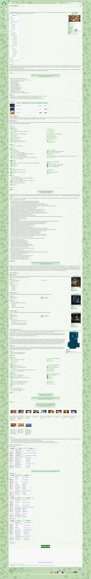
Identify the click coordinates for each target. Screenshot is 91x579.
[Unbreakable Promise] (47, 141)
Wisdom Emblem (77, 122)
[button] (48, 545)
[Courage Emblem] (11, 130)
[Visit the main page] (4, 4)
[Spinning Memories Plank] (47, 136)
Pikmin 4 (43, 12)
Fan (12, 173)
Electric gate (14, 376)
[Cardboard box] (11, 164)
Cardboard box (14, 164)
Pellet (13, 181)
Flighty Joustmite (14, 281)
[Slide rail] (47, 382)
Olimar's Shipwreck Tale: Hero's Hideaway (75, 352)
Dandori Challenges (42, 442)
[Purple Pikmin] (76, 30)
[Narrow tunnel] (47, 161)
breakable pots (57, 195)
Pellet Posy (13, 389)
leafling (11, 70)
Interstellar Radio (51, 358)
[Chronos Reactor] (11, 359)
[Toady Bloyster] (47, 369)
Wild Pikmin (69, 30)
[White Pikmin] (78, 30)
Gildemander (14, 366)
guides (51, 191)
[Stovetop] (47, 164)
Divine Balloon (14, 131)
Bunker (14, 185)
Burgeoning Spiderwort (15, 176)
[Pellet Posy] (11, 389)
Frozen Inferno (58, 164)
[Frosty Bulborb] (11, 152)
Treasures (69, 23)
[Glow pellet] (11, 284)
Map (76, 14)
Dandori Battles (48, 442)
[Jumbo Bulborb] (11, 316)
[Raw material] (11, 180)
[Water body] (47, 166)
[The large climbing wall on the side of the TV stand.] (66, 411)
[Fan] (11, 173)
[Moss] (47, 151)
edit (12, 64)
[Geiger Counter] (11, 362)
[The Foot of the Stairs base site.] (58, 411)
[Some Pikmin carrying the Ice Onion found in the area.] (43, 411)
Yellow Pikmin (13, 204)
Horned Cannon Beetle (15, 156)
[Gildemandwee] (11, 153)
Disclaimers (19, 571)
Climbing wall (14, 172)
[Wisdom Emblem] (47, 142)
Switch (49, 172)
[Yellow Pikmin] (38, 112)
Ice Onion (17, 90)
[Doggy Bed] (11, 132)
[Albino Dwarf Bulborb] (11, 280)
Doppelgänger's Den (18, 105)
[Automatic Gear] (11, 358)
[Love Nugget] (11, 136)
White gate (50, 378)
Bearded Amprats (42, 98)
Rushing (61, 195)
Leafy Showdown (22, 122)
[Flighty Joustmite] (11, 281)
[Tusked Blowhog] (47, 157)
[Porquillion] (47, 152)
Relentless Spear (51, 130)
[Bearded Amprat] (11, 150)
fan (27, 243)
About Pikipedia (15, 571)
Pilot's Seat (50, 359)
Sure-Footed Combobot (52, 137)
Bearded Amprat (14, 150)
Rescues (69, 22)
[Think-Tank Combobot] (47, 138)
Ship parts (67, 349)
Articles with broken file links (30, 565)
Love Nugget (14, 136)
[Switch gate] (47, 378)
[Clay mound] (11, 382)
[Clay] (11, 169)
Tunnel (49, 165)
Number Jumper (14, 138)
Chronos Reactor (14, 359)
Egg (12, 388)
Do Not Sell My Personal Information (46, 562)
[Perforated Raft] (11, 141)
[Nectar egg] (11, 179)
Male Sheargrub (45, 315)
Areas (18, 564)
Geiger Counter (14, 362)
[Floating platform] (47, 169)
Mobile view (23, 571)
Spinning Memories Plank (52, 136)
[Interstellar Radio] (47, 358)
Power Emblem (69, 122)
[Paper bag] (47, 373)
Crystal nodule (14, 165)
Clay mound (14, 169)
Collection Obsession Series (49, 270)
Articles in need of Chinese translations (48, 565)
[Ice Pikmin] (74, 30)
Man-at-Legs (29, 441)
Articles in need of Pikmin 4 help (20, 565)
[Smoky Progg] (41, 297)
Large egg (13, 179)
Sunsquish (50, 156)
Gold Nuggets (58, 270)
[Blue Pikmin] (38, 105)
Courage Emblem (63, 122)
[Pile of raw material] (11, 390)
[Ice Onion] (11, 145)
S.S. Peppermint (50, 132)
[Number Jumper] (11, 138)
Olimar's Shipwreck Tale (15, 441)
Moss (40, 69)
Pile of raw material (15, 180)
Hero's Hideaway (22, 564)
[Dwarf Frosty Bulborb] (11, 151)
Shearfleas (40, 97)
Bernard (80, 31)
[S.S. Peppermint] (47, 132)
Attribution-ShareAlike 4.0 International (21, 570)
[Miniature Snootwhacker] (47, 150)
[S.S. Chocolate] (47, 131)
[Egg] (11, 388)
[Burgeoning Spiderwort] (11, 176)
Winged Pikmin (26, 269)
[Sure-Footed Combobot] (47, 137)
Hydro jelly (13, 166)
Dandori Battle (30, 70)
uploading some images (49, 406)
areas (45, 547)
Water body (50, 166)
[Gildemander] (11, 366)
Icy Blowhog (14, 158)
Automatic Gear (14, 358)
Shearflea (49, 153)
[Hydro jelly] (11, 166)
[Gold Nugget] (11, 135)
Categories (11, 564)
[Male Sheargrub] (41, 315)
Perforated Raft (14, 141)
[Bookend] (11, 161)
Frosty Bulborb (14, 152)
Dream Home (13, 543)
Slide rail (49, 382)
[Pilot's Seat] (47, 359)
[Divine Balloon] (11, 131)
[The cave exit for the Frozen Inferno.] (36, 411)
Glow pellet (13, 284)
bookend (19, 246)
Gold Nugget (14, 135)
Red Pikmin (13, 201)
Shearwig (44, 280)
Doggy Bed (13, 132)
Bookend (13, 161)
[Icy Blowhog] (11, 158)
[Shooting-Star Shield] (47, 135)
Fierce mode (12, 238)
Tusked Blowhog (50, 157)
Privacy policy (11, 571)
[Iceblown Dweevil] (11, 157)
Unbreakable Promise (51, 141)
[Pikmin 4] (80, 5)
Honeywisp (13, 368)
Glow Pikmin (75, 290)
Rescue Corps (14, 68)
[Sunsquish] (47, 156)
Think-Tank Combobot (51, 138)
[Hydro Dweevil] (11, 369)
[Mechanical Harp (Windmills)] (11, 137)
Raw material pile (14, 390)
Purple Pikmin (58, 268)
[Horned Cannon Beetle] (11, 156)
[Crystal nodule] (11, 165)
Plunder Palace (18, 91)
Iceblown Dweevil (14, 157)
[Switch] (47, 172)
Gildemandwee (14, 153)
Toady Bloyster (50, 369)
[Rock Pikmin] (75, 30)
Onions (69, 24)
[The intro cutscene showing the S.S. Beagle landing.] (28, 411)
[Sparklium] (14, 13)
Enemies (72, 289)
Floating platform (50, 169)
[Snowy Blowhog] (47, 368)
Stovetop (49, 164)
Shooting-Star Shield (51, 135)
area (40, 12)
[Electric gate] (11, 376)
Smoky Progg (45, 297)
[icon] (11, 185)
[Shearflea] (47, 153)
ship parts (74, 351)
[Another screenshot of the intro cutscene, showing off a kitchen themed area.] (21, 411)
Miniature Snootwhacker (52, 150)
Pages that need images (38, 565)
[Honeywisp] (11, 368)
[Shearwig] (41, 280)
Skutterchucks (43, 268)
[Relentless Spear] (47, 130)
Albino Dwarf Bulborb (15, 280)
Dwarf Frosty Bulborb (15, 151)
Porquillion (49, 152)
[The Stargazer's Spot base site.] (51, 411)
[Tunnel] (47, 165)
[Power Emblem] (11, 142)
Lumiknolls (72, 288)
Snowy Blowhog (50, 368)
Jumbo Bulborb (14, 316)
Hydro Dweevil (14, 369)
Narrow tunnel (50, 161)
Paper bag (49, 373)
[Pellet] (11, 181)
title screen (28, 92)
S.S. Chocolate (50, 131)
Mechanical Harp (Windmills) (16, 137)
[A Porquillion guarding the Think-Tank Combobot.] (73, 411)
